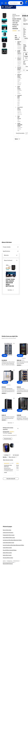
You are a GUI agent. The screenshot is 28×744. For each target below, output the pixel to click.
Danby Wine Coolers (7, 555)
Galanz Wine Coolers (7, 552)
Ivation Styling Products (8, 532)
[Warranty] (17, 255)
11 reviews (10, 433)
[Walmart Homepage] (6, 3)
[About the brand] (17, 260)
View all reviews (7, 438)
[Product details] (18, 247)
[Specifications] (18, 251)
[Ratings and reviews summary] (18, 428)
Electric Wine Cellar (7, 530)
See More (10, 290)
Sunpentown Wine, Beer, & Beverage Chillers (12, 540)
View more (10, 422)
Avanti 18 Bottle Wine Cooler (9, 537)
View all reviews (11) (10, 478)
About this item (7, 242)
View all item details (20, 133)
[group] (18, 31)
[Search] (21, 3)
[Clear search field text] (19, 3)
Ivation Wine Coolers (7, 547)
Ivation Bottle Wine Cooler (8, 542)
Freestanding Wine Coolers (8, 535)
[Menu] (2, 3)
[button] (16, 37)
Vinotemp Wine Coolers (8, 557)
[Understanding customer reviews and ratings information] (16, 435)
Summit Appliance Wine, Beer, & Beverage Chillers (13, 545)
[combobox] (15, 3)
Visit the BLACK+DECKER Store (16, 16)
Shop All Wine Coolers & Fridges (9, 550)
